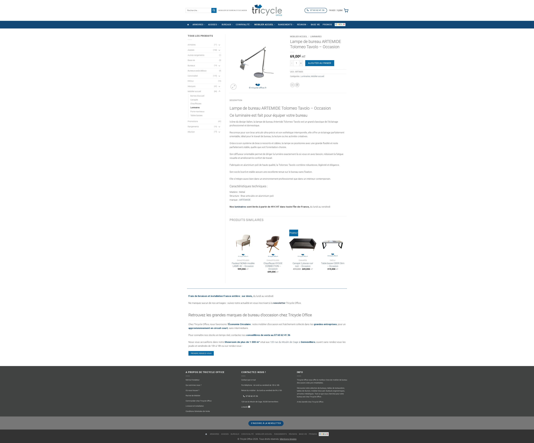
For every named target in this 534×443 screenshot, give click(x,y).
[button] (338, 10)
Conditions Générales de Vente (198, 411)
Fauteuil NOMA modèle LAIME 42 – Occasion (243, 264)
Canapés (194, 100)
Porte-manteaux (197, 111)
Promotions (193, 121)
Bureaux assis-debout (197, 71)
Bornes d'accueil (197, 96)
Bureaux (226, 24)
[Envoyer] (214, 10)
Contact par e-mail (248, 380)
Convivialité (243, 24)
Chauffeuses (195, 104)
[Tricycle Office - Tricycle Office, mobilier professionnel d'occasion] (267, 10)
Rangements (285, 24)
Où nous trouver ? (192, 390)
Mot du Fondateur (192, 380)
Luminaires (195, 107)
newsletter (279, 303)
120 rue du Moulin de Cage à (292, 342)
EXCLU (191, 81)
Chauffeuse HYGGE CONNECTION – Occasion (273, 266)
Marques (191, 86)
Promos (327, 24)
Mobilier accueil (263, 24)
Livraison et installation (195, 406)
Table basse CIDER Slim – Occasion (332, 264)
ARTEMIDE (245, 199)
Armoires (197, 24)
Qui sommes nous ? (194, 385)
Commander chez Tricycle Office (199, 401)
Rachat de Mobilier (193, 396)
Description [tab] (236, 100)
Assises (212, 24)
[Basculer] (219, 45)
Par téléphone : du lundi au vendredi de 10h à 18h (260, 385)
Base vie (315, 24)
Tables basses (196, 115)
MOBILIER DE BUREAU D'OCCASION (232, 10)
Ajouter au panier (319, 63)
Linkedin (244, 407)
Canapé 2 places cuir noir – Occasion (303, 264)
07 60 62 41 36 (252, 396)
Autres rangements (196, 55)
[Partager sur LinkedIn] (297, 85)
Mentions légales (288, 439)
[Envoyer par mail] (292, 85)
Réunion (301, 24)
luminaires (241, 206)
